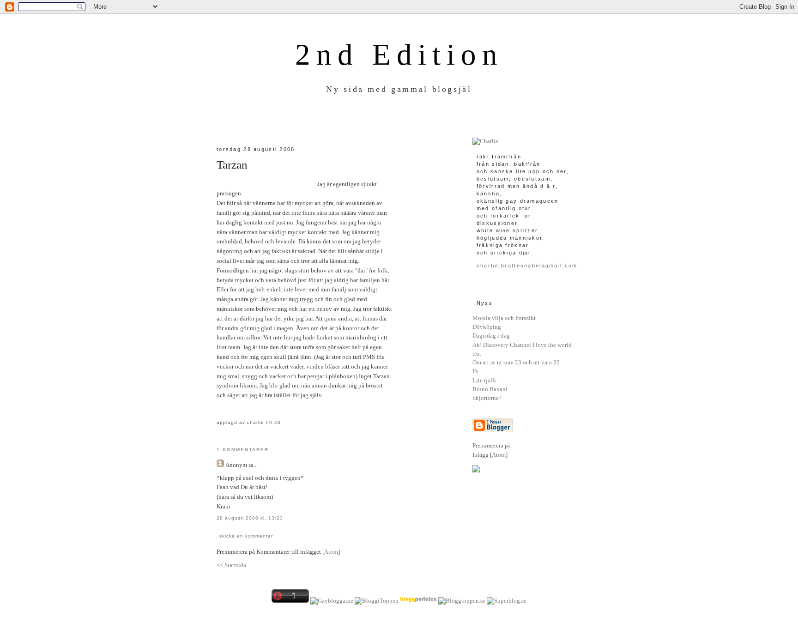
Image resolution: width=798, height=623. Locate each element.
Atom (331, 551)
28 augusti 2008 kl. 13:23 (250, 517)
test (476, 353)
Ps (475, 371)
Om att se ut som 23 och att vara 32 (516, 362)
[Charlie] (486, 141)
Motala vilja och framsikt (504, 318)
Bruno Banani (490, 389)
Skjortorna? (487, 397)
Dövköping (486, 326)
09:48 (273, 422)
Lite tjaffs (484, 380)
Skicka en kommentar (246, 535)
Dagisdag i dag (491, 335)
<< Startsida (231, 565)
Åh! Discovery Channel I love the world (522, 344)
